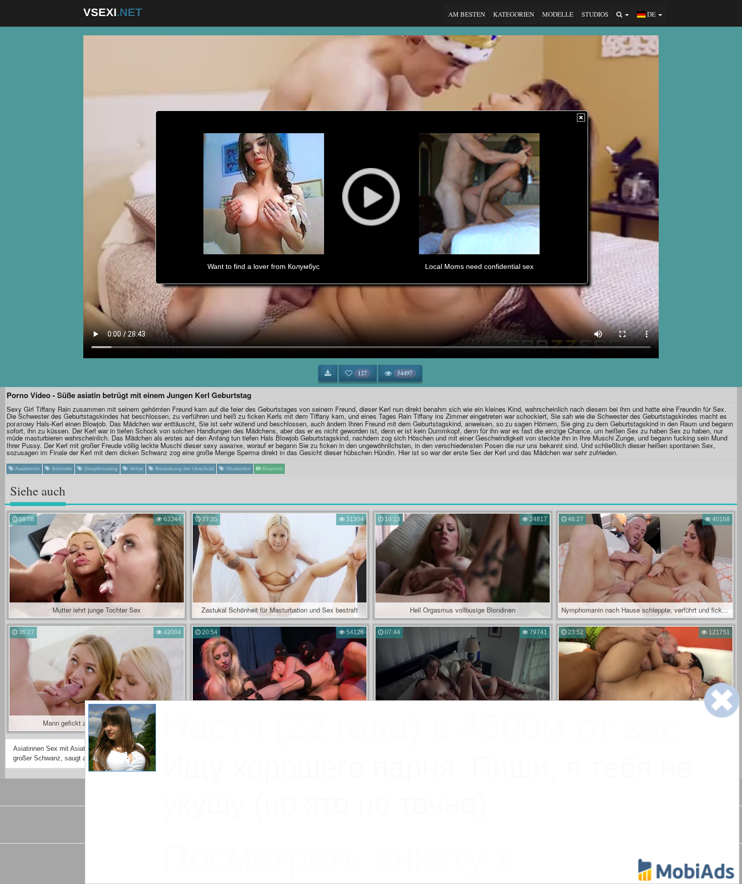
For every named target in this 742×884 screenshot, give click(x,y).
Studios (594, 14)
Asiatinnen (27, 468)
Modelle (557, 14)
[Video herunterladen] (328, 373)
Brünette (61, 468)
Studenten (238, 468)
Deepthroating (100, 468)
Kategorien (513, 14)
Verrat (135, 468)
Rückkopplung (398, 790)
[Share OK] (362, 861)
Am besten (466, 14)
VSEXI (112, 12)
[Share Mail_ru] (396, 861)
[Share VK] (345, 861)
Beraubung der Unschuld (184, 468)
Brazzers (272, 468)
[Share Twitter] (379, 861)
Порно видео (369, 828)
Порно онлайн (414, 828)
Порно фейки (326, 828)
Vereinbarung (348, 790)
